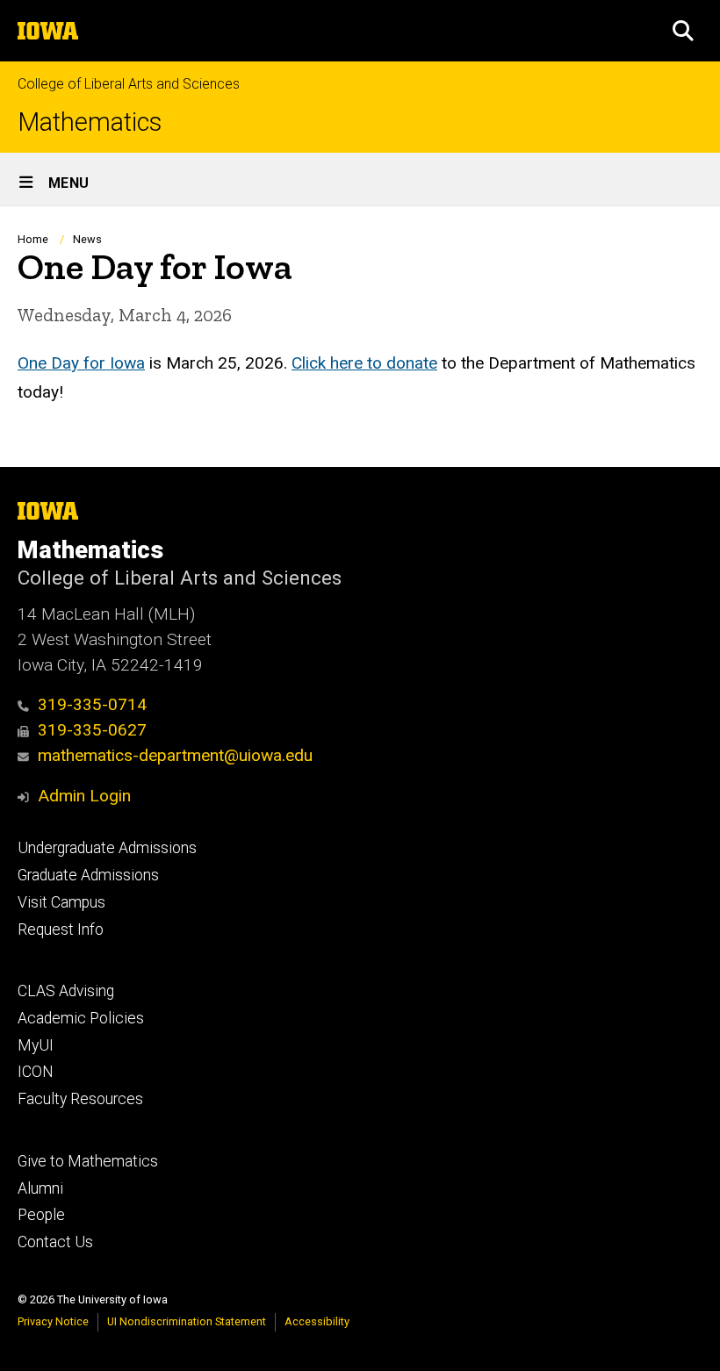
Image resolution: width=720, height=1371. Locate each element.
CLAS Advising (66, 991)
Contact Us (55, 1242)
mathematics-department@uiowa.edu (175, 755)
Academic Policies (81, 1018)
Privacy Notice (53, 1321)
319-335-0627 (92, 730)
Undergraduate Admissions (107, 848)
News (87, 239)
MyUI (36, 1045)
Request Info (61, 929)
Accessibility (316, 1321)
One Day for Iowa (81, 363)
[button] (683, 30)
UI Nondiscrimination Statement (186, 1321)
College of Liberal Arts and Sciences (129, 83)
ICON (36, 1071)
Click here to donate (364, 363)
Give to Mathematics (88, 1161)
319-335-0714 (92, 704)
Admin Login (84, 796)
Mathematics (90, 122)
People (41, 1215)
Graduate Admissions (88, 875)
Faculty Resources (80, 1099)
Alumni (40, 1188)
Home (33, 239)
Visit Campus (61, 902)
